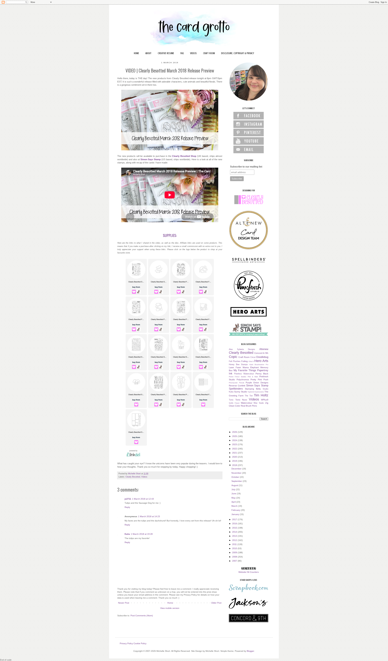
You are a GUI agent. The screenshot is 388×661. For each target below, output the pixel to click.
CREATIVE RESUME (166, 53)
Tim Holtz (261, 395)
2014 (235, 532)
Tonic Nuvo (241, 399)
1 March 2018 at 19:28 (142, 534)
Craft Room (244, 357)
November (236, 473)
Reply (127, 507)
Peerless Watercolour (244, 374)
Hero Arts (261, 361)
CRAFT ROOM (209, 53)
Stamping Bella (253, 389)
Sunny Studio (240, 391)
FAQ (182, 53)
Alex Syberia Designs (242, 349)
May (233, 498)
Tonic (231, 400)
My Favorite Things (245, 370)
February (236, 510)
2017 (235, 519)
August (235, 485)
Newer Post (123, 603)
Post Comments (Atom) (141, 615)
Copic (233, 357)
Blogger (250, 651)
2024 (235, 440)
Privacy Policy (126, 643)
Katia (127, 534)
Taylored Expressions (256, 392)
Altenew (263, 349)
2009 (235, 552)
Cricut (253, 357)
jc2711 (128, 499)
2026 (235, 432)
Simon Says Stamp (150, 159)
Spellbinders (236, 388)
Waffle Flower (234, 403)
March (234, 506)
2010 (235, 548)
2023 (235, 444)
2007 (235, 561)
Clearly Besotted (132, 477)
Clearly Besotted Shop (184, 156)
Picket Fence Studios (237, 377)
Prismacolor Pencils (236, 383)
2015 (235, 528)
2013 (235, 536)
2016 (235, 523)
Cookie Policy (140, 643)
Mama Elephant (251, 367)
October (235, 477)
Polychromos (243, 379)
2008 (235, 557)
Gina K (251, 361)
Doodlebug (262, 357)
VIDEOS (193, 53)
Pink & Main (253, 377)
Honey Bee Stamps (238, 364)
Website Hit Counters (248, 572)
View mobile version (169, 608)
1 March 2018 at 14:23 (149, 516)
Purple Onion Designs (257, 382)
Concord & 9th (261, 353)
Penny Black (262, 373)
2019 (235, 461)
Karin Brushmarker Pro (258, 364)
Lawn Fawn (235, 367)
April (233, 502)
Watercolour (246, 403)
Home (170, 603)
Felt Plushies (235, 361)
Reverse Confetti (237, 385)
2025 (235, 436)
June (234, 493)
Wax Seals (259, 403)
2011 (234, 544)
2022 (235, 448)
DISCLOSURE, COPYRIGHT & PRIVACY (237, 53)
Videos (144, 477)
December (236, 468)
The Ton (249, 396)
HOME (136, 53)
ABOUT (148, 53)
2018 (235, 465)
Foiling (244, 361)
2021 (235, 453)
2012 (235, 540)
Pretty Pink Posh (259, 379)
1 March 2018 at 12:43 (143, 499)
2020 (235, 457)
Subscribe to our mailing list (246, 166)
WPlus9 (264, 399)
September (237, 481)
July (233, 489)
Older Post (216, 603)
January (235, 514)
